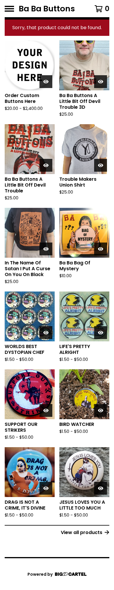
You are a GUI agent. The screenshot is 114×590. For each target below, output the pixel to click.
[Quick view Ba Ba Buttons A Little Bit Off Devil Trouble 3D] (100, 81)
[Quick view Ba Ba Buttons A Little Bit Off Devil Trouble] (45, 165)
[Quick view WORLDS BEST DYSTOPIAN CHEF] (45, 332)
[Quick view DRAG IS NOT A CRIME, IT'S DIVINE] (45, 488)
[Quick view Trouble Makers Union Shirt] (100, 165)
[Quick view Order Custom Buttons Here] (45, 81)
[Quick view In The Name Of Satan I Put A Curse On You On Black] (45, 249)
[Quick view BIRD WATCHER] (100, 410)
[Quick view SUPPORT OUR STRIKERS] (45, 410)
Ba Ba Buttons (47, 9)
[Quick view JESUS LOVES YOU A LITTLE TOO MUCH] (100, 488)
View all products (81, 532)
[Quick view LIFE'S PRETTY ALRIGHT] (100, 332)
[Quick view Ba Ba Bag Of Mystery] (100, 249)
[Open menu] (9, 8)
